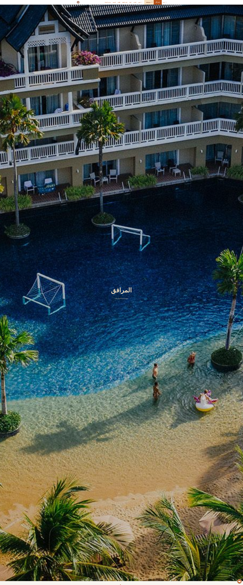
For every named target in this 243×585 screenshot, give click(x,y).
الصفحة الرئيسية (80, 579)
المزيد (139, 2)
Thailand (87, 579)
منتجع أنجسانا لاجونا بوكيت (96, 579)
